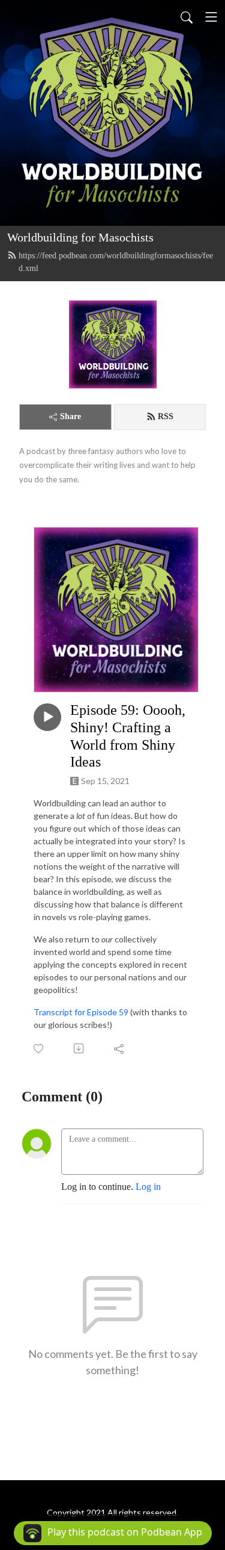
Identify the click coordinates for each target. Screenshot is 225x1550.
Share (70, 416)
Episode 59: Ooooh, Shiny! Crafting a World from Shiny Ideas (127, 736)
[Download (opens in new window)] (79, 1048)
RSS (165, 416)
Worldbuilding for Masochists (80, 237)
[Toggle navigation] (211, 16)
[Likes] (39, 1048)
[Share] (120, 1048)
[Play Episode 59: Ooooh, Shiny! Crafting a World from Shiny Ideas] (47, 717)
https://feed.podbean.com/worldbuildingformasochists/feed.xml (116, 262)
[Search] (186, 17)
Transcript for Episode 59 (81, 1012)
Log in (148, 1186)
